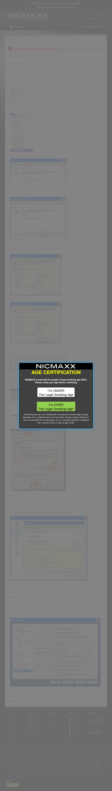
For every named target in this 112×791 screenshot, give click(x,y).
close (90, 426)
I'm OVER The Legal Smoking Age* (56, 407)
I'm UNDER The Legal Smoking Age (56, 393)
